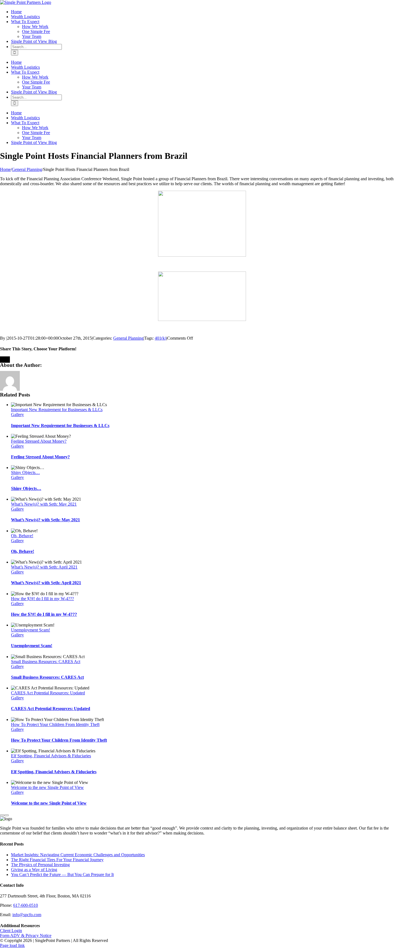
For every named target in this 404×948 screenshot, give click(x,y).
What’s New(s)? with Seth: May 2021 (44, 504)
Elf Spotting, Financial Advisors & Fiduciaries (51, 755)
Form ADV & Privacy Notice (25, 935)
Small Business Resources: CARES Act (45, 661)
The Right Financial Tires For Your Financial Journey (57, 859)
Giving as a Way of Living (34, 869)
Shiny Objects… (25, 472)
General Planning (128, 338)
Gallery (17, 414)
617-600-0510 (25, 905)
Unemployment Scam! (30, 630)
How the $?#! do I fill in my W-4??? (42, 598)
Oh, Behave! (22, 535)
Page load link (12, 945)
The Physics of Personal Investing (40, 864)
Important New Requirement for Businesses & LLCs (57, 409)
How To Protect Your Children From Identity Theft (55, 724)
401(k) (160, 338)
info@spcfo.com (26, 914)
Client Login (11, 930)
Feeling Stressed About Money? (39, 441)
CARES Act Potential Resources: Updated (48, 693)
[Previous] (2, 815)
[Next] (6, 815)
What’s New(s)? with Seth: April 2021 (44, 567)
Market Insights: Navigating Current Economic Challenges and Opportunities (78, 854)
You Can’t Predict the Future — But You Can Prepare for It (62, 874)
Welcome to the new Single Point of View (47, 787)
